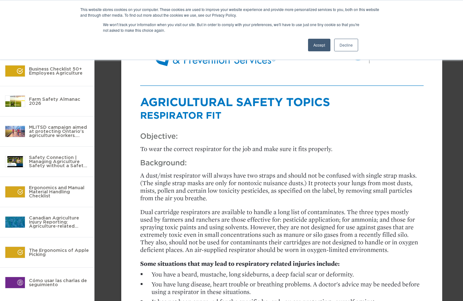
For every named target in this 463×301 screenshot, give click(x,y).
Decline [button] (346, 45)
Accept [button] (319, 45)
